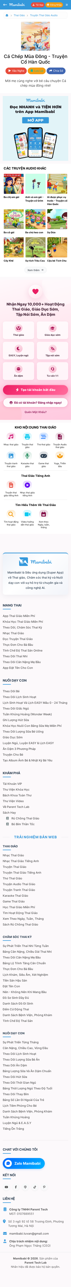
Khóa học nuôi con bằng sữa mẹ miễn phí (32, 726)
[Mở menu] (67, 4)
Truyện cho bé (13, 754)
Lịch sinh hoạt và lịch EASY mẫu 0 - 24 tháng (35, 702)
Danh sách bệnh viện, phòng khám (27, 1015)
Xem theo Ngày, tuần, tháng (23, 918)
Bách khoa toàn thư (17, 795)
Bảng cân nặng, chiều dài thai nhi (27, 951)
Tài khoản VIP (12, 784)
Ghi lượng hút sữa (16, 720)
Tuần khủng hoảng (16, 1117)
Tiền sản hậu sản (15, 980)
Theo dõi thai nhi (15, 656)
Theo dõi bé (11, 691)
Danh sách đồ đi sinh (18, 1003)
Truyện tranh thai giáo (19, 890)
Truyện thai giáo (14, 867)
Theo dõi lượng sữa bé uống (23, 731)
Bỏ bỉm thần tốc (23, 824)
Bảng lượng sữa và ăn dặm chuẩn (27, 1071)
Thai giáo (19, 15)
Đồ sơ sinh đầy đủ (16, 998)
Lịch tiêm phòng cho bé (20, 1105)
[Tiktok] (34, 1187)
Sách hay (9, 812)
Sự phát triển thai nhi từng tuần (26, 946)
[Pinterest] (44, 1187)
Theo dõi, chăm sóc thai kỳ (22, 627)
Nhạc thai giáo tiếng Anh (21, 861)
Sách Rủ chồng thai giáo (20, 924)
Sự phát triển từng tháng (21, 1042)
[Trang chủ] (7, 15)
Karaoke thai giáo (15, 895)
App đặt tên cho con (18, 668)
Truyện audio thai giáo (19, 884)
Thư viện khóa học (16, 789)
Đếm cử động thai (16, 1009)
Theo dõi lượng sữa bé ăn (21, 1059)
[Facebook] (15, 1187)
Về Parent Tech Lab (16, 807)
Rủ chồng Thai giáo (25, 818)
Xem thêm (33, 270)
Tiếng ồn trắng (13, 1128)
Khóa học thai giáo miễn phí (23, 621)
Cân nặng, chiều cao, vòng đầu (25, 1048)
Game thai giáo (14, 901)
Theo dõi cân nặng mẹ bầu (22, 662)
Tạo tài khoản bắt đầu (38, 390)
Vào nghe (17, 70)
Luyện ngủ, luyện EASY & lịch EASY (28, 743)
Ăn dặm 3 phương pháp (19, 749)
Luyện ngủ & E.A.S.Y (17, 1123)
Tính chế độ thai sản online (22, 650)
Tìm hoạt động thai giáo (20, 913)
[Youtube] (6, 1187)
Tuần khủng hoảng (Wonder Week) (27, 714)
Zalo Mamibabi (27, 1163)
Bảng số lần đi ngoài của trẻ (23, 1100)
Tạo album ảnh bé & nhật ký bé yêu (27, 760)
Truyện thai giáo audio (44, 15)
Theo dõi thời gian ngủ (19, 1082)
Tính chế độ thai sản (18, 1021)
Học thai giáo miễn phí (19, 907)
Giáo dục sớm (13, 737)
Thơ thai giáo (12, 878)
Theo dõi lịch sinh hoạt (19, 697)
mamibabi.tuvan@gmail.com (29, 1233)
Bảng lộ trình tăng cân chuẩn (24, 963)
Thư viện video (13, 801)
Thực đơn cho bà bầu (18, 644)
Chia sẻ (57, 70)
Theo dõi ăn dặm (15, 1065)
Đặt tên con (11, 986)
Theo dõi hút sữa (15, 1077)
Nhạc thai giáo (13, 633)
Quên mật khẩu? (36, 412)
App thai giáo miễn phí (19, 616)
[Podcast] (25, 1187)
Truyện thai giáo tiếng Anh (22, 872)
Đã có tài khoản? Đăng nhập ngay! (38, 402)
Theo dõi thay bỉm (16, 1094)
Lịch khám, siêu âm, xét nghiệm (25, 974)
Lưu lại (38, 70)
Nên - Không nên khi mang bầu (25, 992)
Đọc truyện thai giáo (18, 639)
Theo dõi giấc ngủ (16, 708)
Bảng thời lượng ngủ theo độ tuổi (27, 1088)
